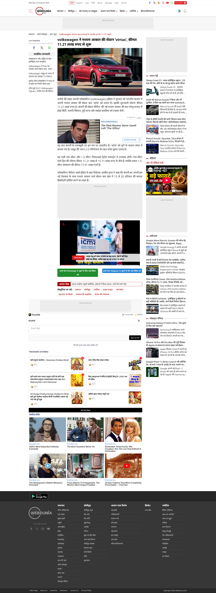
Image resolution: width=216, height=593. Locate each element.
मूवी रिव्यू (87, 522)
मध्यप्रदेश (61, 539)
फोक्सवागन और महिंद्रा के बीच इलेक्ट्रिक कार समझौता (40, 60)
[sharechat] (159, 3)
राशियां (164, 522)
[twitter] (154, 3)
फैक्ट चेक (61, 573)
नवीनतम (153, 236)
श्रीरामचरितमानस (147, 11)
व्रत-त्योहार (114, 535)
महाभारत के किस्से (65, 294)
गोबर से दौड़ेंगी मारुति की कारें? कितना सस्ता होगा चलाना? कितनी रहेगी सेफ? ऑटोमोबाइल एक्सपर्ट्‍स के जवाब (166, 120)
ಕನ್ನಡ (116, 3)
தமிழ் (87, 3)
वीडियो (153, 158)
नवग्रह (164, 552)
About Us (43, 590)
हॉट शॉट (87, 514)
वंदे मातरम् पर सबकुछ (88, 11)
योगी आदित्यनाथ (63, 510)
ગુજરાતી (124, 3)
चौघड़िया (165, 543)
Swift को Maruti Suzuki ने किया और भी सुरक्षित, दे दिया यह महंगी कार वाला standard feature (165, 101)
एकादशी (114, 510)
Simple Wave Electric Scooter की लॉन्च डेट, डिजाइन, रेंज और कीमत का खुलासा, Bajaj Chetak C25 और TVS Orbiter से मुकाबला (166, 242)
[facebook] (150, 3)
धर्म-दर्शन (114, 539)
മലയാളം (108, 3)
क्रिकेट (122, 11)
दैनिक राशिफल (167, 510)
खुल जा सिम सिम (90, 535)
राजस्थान (61, 556)
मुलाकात (87, 560)
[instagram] (163, 3)
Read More (78, 258)
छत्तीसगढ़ (61, 543)
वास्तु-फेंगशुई (166, 531)
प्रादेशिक (61, 535)
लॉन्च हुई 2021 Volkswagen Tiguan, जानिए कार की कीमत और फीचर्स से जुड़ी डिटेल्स (41, 89)
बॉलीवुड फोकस (89, 543)
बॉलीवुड (71, 11)
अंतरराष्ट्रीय (61, 527)
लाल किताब (166, 527)
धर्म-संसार (119, 289)
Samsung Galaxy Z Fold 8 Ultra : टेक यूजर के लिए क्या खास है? (166, 324)
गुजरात (60, 547)
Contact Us (74, 590)
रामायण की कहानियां (83, 294)
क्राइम (60, 568)
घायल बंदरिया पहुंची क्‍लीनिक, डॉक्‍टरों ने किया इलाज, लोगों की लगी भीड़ (99, 284)
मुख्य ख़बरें (61, 518)
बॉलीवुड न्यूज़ (88, 510)
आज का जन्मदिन (168, 514)
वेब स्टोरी (87, 518)
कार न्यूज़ (53, 34)
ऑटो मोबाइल (42, 34)
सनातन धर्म (115, 518)
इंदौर (59, 531)
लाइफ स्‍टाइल (108, 289)
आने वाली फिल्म (89, 539)
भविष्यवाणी (115, 514)
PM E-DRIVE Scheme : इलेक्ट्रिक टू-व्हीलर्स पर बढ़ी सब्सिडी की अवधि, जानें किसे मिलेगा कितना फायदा (166, 300)
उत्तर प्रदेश (61, 514)
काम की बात (62, 560)
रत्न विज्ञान (165, 556)
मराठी (93, 3)
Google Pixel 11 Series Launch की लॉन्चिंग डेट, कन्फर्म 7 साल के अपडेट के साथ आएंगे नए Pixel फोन (166, 363)
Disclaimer (64, 590)
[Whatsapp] (172, 3)
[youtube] (167, 3)
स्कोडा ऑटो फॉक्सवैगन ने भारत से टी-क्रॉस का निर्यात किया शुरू (41, 82)
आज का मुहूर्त (167, 518)
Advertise (53, 590)
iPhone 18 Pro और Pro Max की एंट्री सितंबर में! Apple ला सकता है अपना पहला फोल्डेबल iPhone (165, 344)
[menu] (31, 11)
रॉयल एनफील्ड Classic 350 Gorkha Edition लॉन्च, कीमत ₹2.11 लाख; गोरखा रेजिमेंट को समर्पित (166, 281)
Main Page (34, 590)
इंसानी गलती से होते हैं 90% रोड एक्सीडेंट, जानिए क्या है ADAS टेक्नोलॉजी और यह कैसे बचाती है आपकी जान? (165, 261)
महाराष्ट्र (60, 552)
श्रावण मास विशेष (108, 11)
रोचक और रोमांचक (102, 294)
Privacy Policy (86, 590)
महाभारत (114, 531)
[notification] (184, 10)
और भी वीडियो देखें (154, 162)
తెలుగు (100, 3)
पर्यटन (86, 531)
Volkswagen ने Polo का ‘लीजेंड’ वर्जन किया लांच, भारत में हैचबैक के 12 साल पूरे (41, 67)
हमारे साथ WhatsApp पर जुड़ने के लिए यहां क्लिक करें (78, 273)
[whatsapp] (49, 47)
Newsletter (179, 3)
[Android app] (39, 496)
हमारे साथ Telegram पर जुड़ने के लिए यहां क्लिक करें (122, 271)
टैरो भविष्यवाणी (167, 535)
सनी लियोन (88, 552)
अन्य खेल (148, 510)
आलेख (86, 527)
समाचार (60, 11)
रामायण (113, 527)
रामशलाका (166, 539)
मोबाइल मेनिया (156, 318)
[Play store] (179, 10)
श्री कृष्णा (114, 522)
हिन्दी (72, 3)
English (79, 3)
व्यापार (60, 577)
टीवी (85, 556)
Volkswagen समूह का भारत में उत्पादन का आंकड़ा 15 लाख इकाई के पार (42, 75)
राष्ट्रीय (60, 522)
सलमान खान (88, 547)
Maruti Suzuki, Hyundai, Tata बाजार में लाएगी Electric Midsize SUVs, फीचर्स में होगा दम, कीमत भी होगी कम (166, 140)
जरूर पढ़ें (154, 75)
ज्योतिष (133, 11)
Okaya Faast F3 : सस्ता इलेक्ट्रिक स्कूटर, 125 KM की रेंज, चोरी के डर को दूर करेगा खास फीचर (165, 82)
